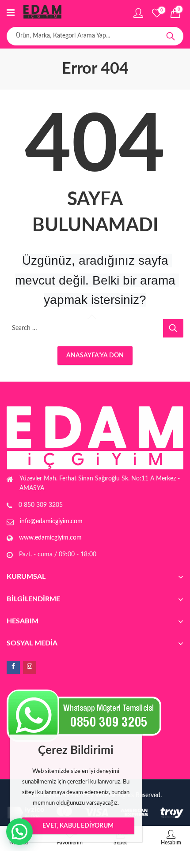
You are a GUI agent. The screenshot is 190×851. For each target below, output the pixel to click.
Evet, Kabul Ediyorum (78, 826)
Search (170, 36)
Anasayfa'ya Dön (95, 355)
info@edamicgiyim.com (51, 521)
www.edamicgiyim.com (50, 538)
